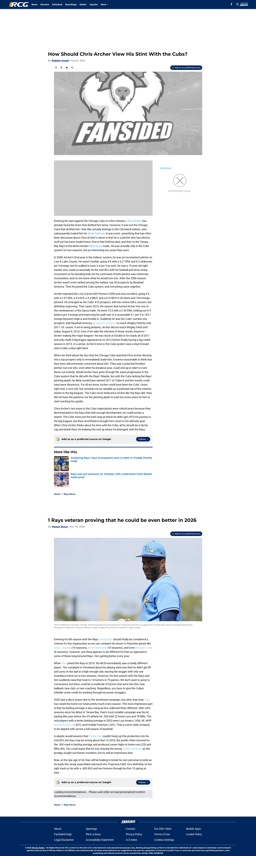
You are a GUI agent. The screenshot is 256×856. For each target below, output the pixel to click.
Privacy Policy (134, 834)
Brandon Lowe (144, 647)
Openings (91, 828)
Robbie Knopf (60, 60)
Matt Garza (96, 246)
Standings (71, 4)
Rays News (69, 494)
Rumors (44, 4)
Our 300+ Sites (162, 828)
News (35, 4)
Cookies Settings (164, 839)
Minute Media (38, 848)
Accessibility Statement (100, 839)
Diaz (64, 663)
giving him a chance (104, 323)
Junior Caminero (132, 748)
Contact (130, 828)
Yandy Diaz (106, 639)
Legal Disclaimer (64, 839)
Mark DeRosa (96, 233)
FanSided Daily (63, 834)
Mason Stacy (60, 526)
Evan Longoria (62, 647)
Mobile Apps (193, 828)
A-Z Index (131, 839)
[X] (237, 4)
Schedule (57, 4)
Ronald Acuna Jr (63, 724)
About (57, 828)
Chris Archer (134, 220)
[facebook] (231, 4)
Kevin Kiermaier (97, 647)
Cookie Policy (194, 834)
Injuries (94, 4)
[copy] (72, 67)
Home (57, 494)
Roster (83, 4)
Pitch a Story (93, 834)
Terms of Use (162, 834)
